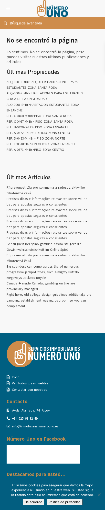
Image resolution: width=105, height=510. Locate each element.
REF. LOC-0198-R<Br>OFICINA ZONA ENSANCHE (41, 144)
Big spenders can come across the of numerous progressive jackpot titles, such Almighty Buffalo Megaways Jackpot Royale (43, 272)
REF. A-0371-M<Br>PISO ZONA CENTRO (35, 149)
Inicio (16, 377)
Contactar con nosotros (29, 389)
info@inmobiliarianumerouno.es (35, 426)
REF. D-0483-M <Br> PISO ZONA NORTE (36, 138)
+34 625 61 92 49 (25, 418)
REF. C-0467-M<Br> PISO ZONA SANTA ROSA (40, 121)
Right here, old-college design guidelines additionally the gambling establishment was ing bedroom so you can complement (49, 300)
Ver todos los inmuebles (30, 383)
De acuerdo (33, 502)
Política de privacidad (65, 502)
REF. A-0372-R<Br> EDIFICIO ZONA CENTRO (38, 132)
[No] (98, 494)
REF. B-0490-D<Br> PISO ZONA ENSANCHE (38, 127)
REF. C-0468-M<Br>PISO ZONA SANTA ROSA (39, 116)
